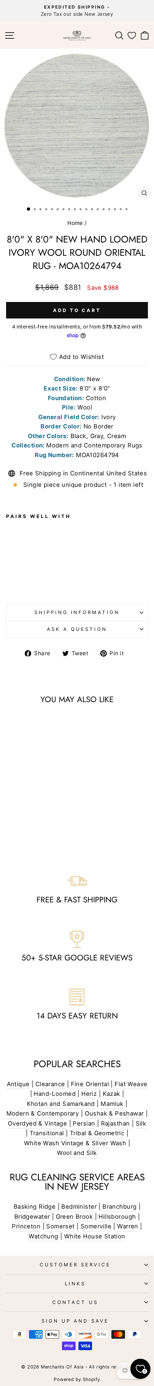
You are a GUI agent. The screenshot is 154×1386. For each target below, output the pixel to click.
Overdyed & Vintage (37, 1123)
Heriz (89, 1093)
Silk (141, 1123)
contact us (75, 1302)
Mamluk (112, 1103)
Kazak (111, 1093)
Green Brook (74, 1216)
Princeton (26, 1226)
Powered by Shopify (77, 1379)
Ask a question (77, 629)
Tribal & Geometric (97, 1133)
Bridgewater (32, 1216)
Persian (84, 1123)
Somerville (96, 1226)
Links (75, 1283)
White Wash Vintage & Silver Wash (75, 1143)
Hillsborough (117, 1216)
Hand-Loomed (55, 1093)
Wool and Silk (77, 1152)
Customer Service (75, 1264)
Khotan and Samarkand (61, 1103)
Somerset (60, 1226)
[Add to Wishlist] (14, 545)
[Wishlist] (131, 35)
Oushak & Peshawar (114, 1113)
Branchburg (119, 1206)
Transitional (47, 1133)
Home (75, 223)
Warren (127, 1226)
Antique (18, 1084)
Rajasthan (115, 1123)
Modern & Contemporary (42, 1113)
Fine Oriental (90, 1084)
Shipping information (77, 612)
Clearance (50, 1084)
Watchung (43, 1236)
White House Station (94, 1236)
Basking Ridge (35, 1206)
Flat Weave (131, 1084)
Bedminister (79, 1206)
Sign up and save (75, 1321)
